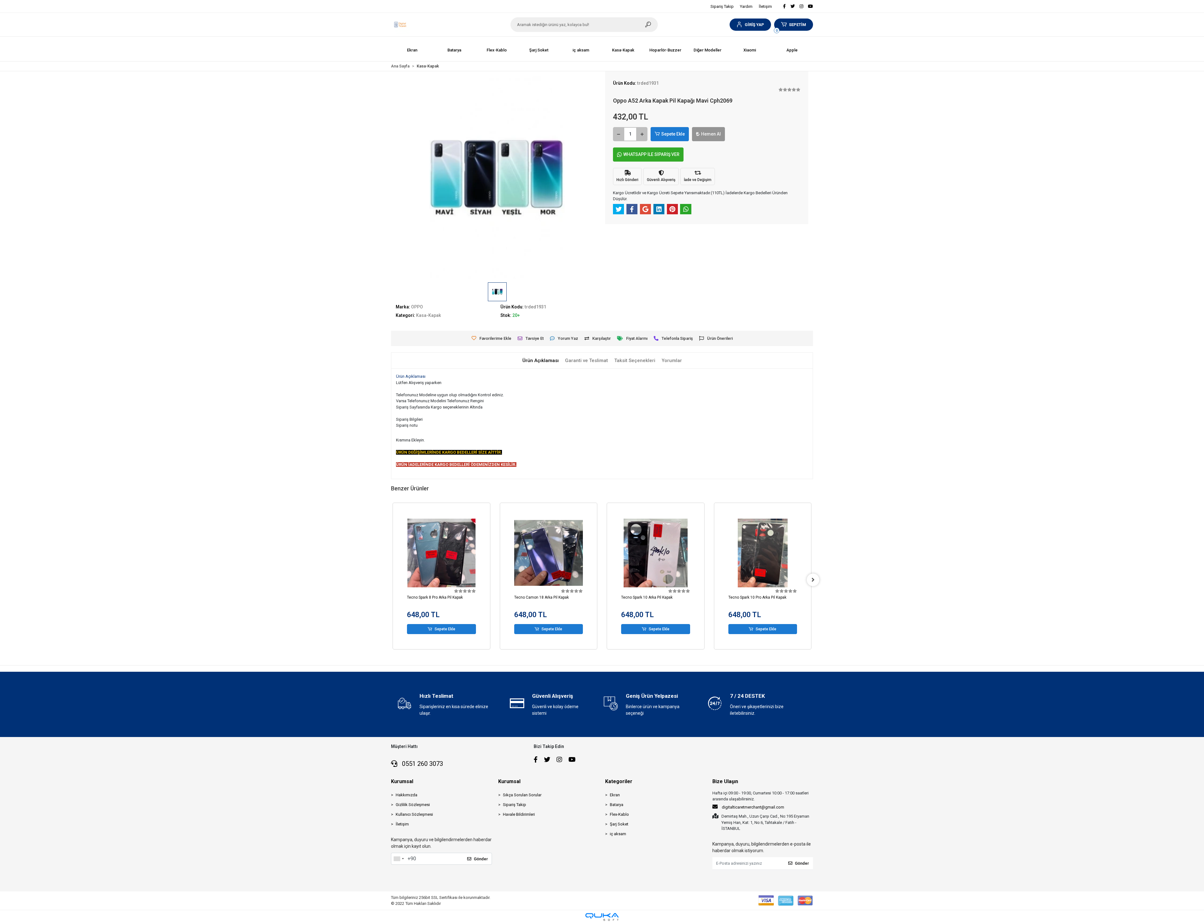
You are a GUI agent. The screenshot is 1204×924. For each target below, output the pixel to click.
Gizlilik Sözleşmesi (413, 804)
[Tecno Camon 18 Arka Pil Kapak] (441, 553)
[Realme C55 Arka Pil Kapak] (762, 553)
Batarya (616, 804)
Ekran (615, 795)
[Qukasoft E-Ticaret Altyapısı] (602, 917)
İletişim (765, 6)
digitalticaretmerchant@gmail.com (753, 807)
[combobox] (398, 858)
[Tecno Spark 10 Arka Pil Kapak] (548, 553)
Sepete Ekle (673, 133)
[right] (813, 580)
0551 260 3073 (421, 763)
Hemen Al (711, 133)
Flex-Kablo (619, 814)
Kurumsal (402, 781)
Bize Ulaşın (725, 781)
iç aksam (618, 833)
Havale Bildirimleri (519, 814)
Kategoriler (618, 781)
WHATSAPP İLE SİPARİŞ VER (651, 154)
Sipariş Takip (722, 6)
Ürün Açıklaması (410, 376)
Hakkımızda (406, 795)
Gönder (481, 859)
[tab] (540, 360)
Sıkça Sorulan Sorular (522, 795)
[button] (750, 25)
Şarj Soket (619, 824)
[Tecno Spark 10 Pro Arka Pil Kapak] (655, 553)
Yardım (746, 6)
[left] (391, 580)
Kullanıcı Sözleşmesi (414, 814)
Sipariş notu (407, 425)
